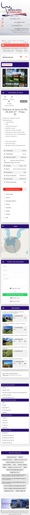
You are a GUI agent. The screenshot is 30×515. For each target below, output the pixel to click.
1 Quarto (4, 418)
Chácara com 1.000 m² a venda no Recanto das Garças (13, 324)
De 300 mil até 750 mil (8, 440)
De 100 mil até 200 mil (8, 435)
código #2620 (11, 457)
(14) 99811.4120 (15, 19)
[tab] (7, 64)
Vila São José (5, 390)
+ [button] (3, 230)
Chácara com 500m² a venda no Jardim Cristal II (14, 336)
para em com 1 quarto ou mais (14, 479)
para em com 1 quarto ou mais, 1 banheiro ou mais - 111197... (14, 475)
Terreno (4, 405)
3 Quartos (5, 422)
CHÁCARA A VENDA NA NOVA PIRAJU (12, 359)
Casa (3, 402)
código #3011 (14, 472)
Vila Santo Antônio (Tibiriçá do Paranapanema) (14, 392)
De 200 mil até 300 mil (8, 437)
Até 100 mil (5, 433)
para (22, 464)
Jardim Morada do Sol (8, 397)
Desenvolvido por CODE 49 (15, 514)
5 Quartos (4, 427)
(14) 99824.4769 (16, 26)
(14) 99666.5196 (19, 22)
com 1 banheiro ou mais (14, 467)
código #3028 (7, 459)
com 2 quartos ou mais (20, 459)
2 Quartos (4, 420)
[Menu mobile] (3, 45)
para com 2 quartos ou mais (14, 462)
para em (14, 485)
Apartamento (5, 407)
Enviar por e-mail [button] (15, 288)
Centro (4, 387)
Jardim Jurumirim (6, 395)
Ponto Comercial (6, 410)
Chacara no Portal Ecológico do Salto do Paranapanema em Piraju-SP (13, 312)
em (7, 464)
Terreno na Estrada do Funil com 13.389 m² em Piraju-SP (14, 347)
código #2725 (9, 490)
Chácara (4, 412)
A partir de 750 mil (7, 442)
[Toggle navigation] (26, 45)
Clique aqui (5, 375)
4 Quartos (5, 425)
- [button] (3, 232)
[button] (4, 76)
